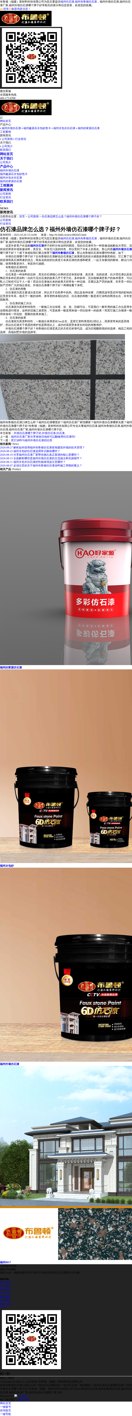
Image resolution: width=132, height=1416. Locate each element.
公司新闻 (5, 193)
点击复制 (31, 1381)
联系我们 (5, 149)
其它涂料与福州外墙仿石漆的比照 (31, 440)
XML (3, 1307)
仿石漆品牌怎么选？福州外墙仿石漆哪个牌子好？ (72, 216)
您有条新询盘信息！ (17, 8)
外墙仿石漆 (49, 433)
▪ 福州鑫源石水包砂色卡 (36, 128)
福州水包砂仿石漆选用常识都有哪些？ (30, 451)
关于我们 (5, 1285)
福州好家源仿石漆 (11, 181)
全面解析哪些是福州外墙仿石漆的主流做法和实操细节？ (41, 458)
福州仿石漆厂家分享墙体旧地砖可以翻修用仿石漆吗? (43, 436)
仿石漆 (60, 433)
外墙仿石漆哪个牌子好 (27, 433)
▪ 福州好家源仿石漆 (88, 128)
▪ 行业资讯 (19, 139)
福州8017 (5, 1262)
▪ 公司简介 (6, 146)
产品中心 (5, 1293)
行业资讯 (5, 197)
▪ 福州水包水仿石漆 (63, 128)
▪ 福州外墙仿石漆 (10, 128)
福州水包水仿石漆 (11, 177)
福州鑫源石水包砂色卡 (14, 174)
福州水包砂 (7, 865)
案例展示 (5, 1296)
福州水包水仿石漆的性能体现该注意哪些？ (33, 461)
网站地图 (5, 1304)
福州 (27, 1399)
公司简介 (5, 162)
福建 (20, 1399)
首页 (22, 216)
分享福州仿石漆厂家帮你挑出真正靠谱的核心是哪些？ (39, 454)
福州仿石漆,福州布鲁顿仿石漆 (78, 1)
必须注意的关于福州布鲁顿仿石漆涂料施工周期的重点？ (41, 465)
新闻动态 (5, 1289)
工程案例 (5, 131)
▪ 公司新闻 (6, 139)
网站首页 (5, 120)
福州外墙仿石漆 (9, 170)
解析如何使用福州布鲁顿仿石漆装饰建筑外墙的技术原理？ (42, 447)
